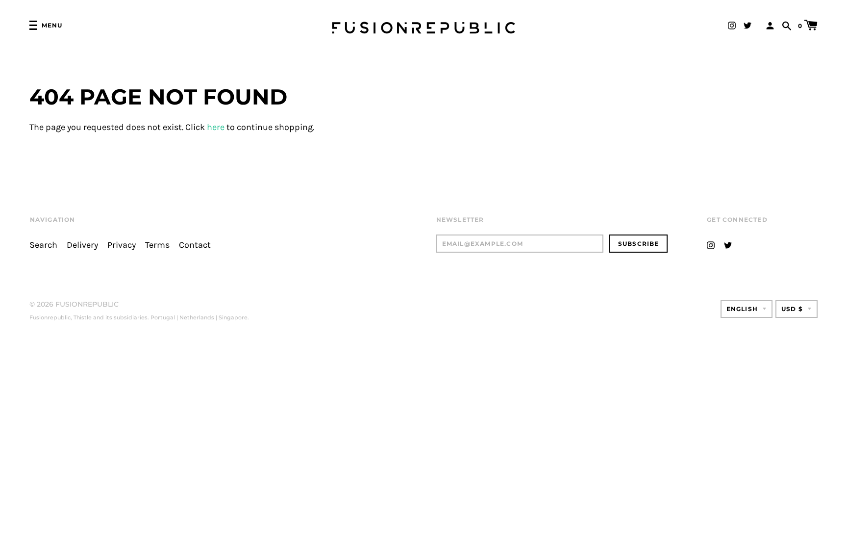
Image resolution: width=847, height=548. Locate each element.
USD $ (792, 309)
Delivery (82, 245)
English (742, 309)
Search (43, 245)
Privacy (121, 245)
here (215, 127)
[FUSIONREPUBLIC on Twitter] (747, 24)
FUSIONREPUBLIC (87, 304)
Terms (157, 245)
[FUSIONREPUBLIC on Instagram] (732, 24)
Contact (195, 245)
